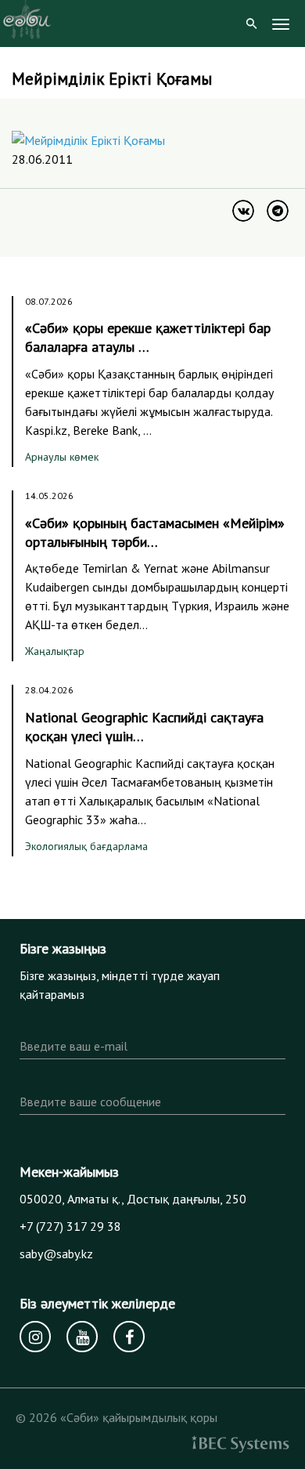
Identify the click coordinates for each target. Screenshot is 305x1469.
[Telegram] (278, 211)
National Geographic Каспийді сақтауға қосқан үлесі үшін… (144, 726)
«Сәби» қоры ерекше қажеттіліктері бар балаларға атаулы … (148, 337)
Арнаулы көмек (62, 457)
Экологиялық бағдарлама (86, 846)
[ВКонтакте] (243, 211)
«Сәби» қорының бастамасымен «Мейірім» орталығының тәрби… (155, 532)
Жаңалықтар (54, 651)
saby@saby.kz (56, 1253)
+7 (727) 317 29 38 (70, 1226)
